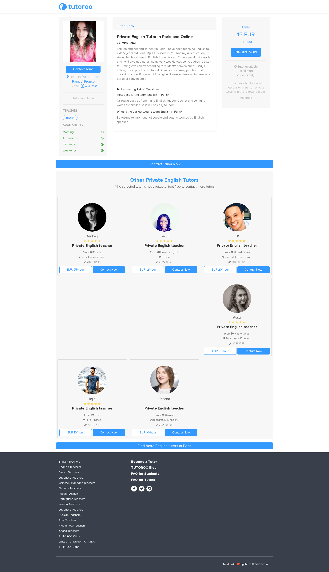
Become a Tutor (144, 462)
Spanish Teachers (70, 466)
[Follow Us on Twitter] (142, 489)
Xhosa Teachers (69, 530)
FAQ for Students (145, 474)
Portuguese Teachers (72, 498)
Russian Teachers (70, 514)
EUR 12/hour (148, 269)
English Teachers (69, 461)
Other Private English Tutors (164, 180)
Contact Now (108, 269)
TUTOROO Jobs (69, 546)
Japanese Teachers (71, 477)
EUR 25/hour (75, 269)
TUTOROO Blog (144, 467)
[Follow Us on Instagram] (149, 489)
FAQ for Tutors (143, 480)
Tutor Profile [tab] (126, 26)
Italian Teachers (69, 493)
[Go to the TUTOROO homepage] (75, 6)
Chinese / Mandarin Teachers (77, 482)
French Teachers (69, 472)
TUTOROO (256, 564)
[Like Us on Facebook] (134, 489)
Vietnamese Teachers (72, 525)
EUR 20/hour (220, 269)
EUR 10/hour (220, 351)
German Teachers (70, 488)
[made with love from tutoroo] (238, 564)
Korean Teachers (69, 504)
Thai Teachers (67, 520)
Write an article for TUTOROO (77, 541)
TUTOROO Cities (69, 536)
